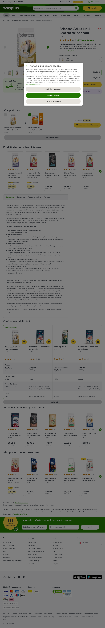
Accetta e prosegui (53, 95)
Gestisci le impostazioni (53, 89)
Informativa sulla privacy (33, 84)
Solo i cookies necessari (53, 101)
